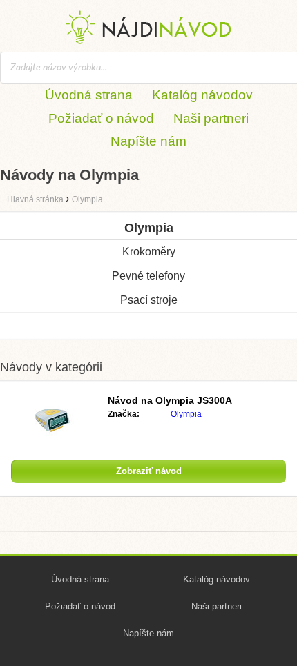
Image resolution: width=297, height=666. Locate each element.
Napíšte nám (148, 141)
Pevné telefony (148, 276)
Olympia (186, 414)
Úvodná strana (89, 95)
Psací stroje (149, 300)
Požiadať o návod (101, 118)
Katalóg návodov (202, 95)
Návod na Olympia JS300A (170, 400)
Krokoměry (148, 251)
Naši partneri (211, 118)
